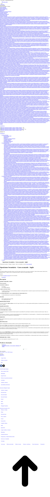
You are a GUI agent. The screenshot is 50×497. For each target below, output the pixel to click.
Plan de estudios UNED (4, 371)
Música (2, 403)
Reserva (3, 125)
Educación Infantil (4, 394)
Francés (2, 399)
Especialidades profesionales (5, 384)
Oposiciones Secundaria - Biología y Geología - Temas (12, 130)
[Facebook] (1, 366)
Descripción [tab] (4, 277)
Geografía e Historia (4, 423)
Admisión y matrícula (4, 382)
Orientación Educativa (4, 434)
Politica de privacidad (10, 444)
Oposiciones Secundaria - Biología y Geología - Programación (14, 129)
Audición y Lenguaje (4, 390)
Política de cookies (18, 444)
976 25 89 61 (2, 354)
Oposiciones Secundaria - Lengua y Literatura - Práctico (13, 127)
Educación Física (3, 392)
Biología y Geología (4, 409)
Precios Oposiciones (35, 444)
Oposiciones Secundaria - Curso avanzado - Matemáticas (11, 345)
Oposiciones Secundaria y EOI (5, 408)
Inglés (2, 401)
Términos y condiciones (26, 444)
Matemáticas (3, 432)
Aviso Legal (3, 444)
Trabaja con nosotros (4, 360)
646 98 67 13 (2, 355)
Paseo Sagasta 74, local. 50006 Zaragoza (6, 352)
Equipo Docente (3, 375)
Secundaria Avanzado (6, 275)
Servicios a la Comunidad (5, 438)
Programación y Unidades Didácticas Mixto (7, 436)
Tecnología (2, 441)
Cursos (1, 124)
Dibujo (2, 412)
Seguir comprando (29, 264)
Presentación (42, 444)
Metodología (3, 373)
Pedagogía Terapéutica (4, 405)
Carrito (1, 125)
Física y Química (3, 416)
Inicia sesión (2, 4)
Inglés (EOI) (3, 427)
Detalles (3, 346)
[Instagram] (3, 366)
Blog (1, 362)
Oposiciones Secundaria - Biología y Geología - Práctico (13, 128)
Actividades (3, 380)
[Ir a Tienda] (25, 495)
